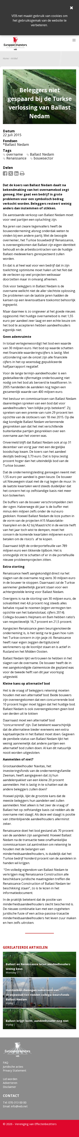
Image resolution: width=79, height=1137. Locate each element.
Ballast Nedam (42, 154)
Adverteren (10, 1083)
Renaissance (16, 158)
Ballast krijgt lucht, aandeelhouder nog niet (37, 1021)
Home (6, 58)
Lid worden (10, 1079)
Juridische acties (13, 1066)
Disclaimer (9, 1087)
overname (14, 154)
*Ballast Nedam (16, 144)
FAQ (5, 1062)
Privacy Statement (14, 1070)
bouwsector (43, 158)
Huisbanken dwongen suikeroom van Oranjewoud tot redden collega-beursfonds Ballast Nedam (37, 994)
